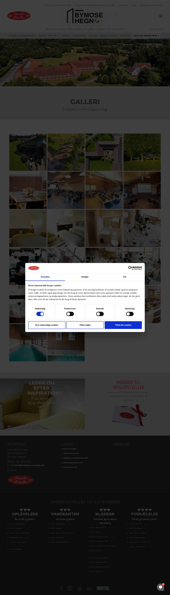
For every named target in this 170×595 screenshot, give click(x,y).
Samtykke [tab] (45, 277)
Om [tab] (124, 277)
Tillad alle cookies (123, 325)
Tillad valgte (85, 325)
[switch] (70, 314)
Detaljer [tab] (85, 277)
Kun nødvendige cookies (46, 325)
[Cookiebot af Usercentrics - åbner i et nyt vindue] (130, 268)
